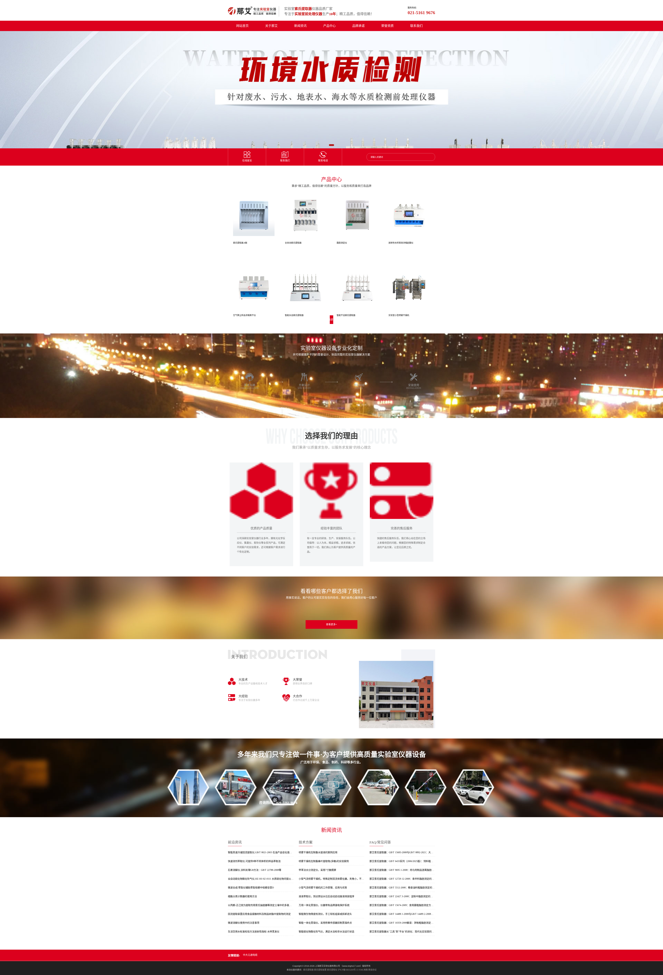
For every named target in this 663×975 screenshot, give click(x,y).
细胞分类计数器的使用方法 (242, 896)
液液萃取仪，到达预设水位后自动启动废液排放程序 (326, 896)
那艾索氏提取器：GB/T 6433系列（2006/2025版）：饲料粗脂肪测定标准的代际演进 (402, 861)
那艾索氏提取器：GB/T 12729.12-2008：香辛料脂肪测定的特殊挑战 (402, 879)
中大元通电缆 (250, 955)
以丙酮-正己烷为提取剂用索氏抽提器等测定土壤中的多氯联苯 (261, 905)
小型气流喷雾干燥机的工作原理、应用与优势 (323, 887)
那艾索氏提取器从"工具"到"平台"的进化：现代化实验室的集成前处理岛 (402, 931)
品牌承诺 (358, 26)
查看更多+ (331, 624)
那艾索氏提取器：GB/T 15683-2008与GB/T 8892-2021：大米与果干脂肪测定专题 (402, 852)
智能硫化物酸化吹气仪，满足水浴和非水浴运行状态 (326, 931)
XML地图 (363, 970)
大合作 (297, 696)
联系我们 (416, 26)
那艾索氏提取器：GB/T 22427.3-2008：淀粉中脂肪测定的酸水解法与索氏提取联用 (402, 896)
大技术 (243, 679)
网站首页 (242, 26)
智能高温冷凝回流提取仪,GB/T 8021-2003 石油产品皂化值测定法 (261, 852)
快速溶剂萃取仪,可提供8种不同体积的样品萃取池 (254, 861)
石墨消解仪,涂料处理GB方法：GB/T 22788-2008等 (254, 870)
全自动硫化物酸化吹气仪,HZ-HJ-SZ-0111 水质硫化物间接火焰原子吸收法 (261, 879)
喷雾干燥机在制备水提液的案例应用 (318, 852)
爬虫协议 (372, 970)
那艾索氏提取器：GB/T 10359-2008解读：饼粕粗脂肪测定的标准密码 (402, 923)
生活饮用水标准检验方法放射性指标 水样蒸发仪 (253, 931)
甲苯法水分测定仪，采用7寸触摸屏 (317, 870)
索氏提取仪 (332, 970)
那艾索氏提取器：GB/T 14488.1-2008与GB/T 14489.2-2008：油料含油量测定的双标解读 (402, 914)
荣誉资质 (387, 26)
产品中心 (329, 26)
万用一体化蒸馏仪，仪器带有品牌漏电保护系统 (324, 905)
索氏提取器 (308, 970)
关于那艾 (271, 26)
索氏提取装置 (320, 970)
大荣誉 (297, 679)
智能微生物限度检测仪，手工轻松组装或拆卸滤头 (325, 914)
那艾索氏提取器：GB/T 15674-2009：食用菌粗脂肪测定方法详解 (402, 905)
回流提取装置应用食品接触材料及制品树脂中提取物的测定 (259, 914)
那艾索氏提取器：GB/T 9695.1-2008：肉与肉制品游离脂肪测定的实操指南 (402, 870)
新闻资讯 (300, 26)
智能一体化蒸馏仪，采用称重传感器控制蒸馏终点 (325, 923)
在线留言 (247, 160)
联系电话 (323, 160)
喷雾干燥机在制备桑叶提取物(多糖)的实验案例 (324, 861)
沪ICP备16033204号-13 (348, 970)
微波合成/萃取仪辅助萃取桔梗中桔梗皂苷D (251, 887)
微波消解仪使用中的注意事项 (243, 923)
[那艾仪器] (252, 10)
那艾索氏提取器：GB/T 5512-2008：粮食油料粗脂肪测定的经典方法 (402, 887)
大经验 (243, 696)
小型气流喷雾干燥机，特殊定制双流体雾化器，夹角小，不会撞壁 (331, 879)
